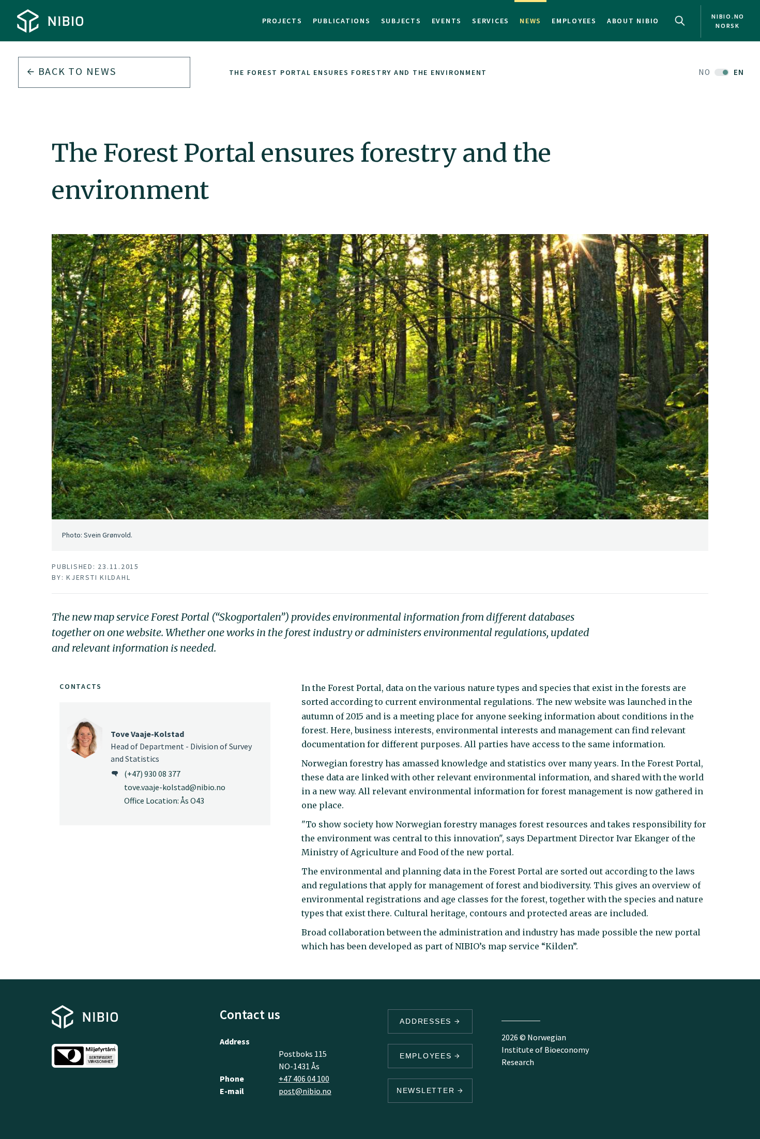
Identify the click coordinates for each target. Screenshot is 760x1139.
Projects (282, 20)
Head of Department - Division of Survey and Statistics (181, 746)
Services (490, 20)
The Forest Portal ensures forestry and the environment (358, 72)
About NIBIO (633, 20)
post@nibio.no (305, 1091)
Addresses (427, 1021)
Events (447, 20)
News (530, 20)
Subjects (401, 20)
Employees (574, 20)
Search (680, 20)
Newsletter (427, 1090)
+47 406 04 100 (304, 1078)
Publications (342, 20)
